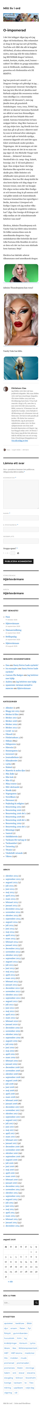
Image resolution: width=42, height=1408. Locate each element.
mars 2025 (10, 899)
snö (14, 1373)
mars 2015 (10, 1216)
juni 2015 (10, 1206)
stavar (21, 1373)
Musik (8, 790)
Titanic (9, 850)
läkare (7, 1348)
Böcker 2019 (11, 724)
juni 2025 (10, 889)
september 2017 (13, 1117)
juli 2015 (9, 1203)
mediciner (29, 1353)
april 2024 (10, 935)
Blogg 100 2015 (12, 711)
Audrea (9, 682)
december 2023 (13, 948)
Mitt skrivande (12, 787)
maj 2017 (10, 1130)
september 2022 (13, 998)
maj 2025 (10, 892)
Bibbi (29, 1323)
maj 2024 (10, 932)
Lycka (8, 764)
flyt (29, 1328)
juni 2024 (10, 928)
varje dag (30, 1388)
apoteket (8, 1323)
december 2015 (12, 1186)
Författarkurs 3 (13, 737)
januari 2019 (11, 1064)
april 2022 (10, 1014)
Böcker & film (12, 714)
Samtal (9, 833)
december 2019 (13, 1028)
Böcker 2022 (11, 727)
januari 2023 (11, 985)
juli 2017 (9, 1123)
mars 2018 (10, 1097)
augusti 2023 (12, 961)
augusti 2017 (11, 1120)
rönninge (30, 1368)
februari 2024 (12, 942)
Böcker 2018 (11, 721)
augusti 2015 (11, 1199)
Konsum (23, 1343)
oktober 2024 (12, 915)
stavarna (31, 1373)
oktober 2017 (12, 1113)
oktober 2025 (12, 876)
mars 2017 (10, 1136)
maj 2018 (10, 1090)
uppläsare (18, 1388)
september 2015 (13, 1196)
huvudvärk (9, 1338)
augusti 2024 (12, 922)
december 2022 (13, 988)
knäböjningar (10, 1343)
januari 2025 (11, 905)
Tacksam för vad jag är (16, 840)
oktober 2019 (12, 1034)
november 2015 (13, 1189)
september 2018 (13, 1077)
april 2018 (10, 1094)
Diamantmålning (13, 630)
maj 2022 (10, 1011)
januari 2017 (11, 1143)
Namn (6, 513)
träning (7, 1388)
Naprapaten (11, 793)
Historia (9, 747)
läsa (14, 1348)
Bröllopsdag (11, 636)
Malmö (9, 767)
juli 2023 (10, 965)
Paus (8, 617)
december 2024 (13, 909)
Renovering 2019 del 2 (16, 826)
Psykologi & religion (15, 803)
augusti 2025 (12, 882)
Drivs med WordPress (22, 1403)
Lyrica (32, 1343)
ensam (14, 1328)
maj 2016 (10, 1169)
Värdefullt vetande (14, 853)
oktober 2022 (12, 995)
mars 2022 (10, 1018)
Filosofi (9, 734)
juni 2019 (10, 1047)
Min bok (9, 777)
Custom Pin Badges (14, 675)
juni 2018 (10, 1087)
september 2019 (13, 1037)
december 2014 (12, 1226)
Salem (7, 1373)
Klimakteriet (11, 760)
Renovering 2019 (13, 823)
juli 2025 (10, 886)
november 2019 (13, 1031)
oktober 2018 (12, 1074)
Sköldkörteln (12, 836)
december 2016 (13, 1146)
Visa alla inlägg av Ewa (19, 441)
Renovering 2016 (13, 810)
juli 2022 (10, 1004)
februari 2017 (12, 1140)
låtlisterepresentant (28, 1348)
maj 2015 (10, 1209)
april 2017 (10, 1133)
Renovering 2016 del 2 (16, 813)
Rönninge (10, 830)
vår (16, 1393)
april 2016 (10, 1173)
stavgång (8, 1378)
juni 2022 (10, 1008)
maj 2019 (10, 1051)
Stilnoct (19, 1378)
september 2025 (13, 879)
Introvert (10, 754)
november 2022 (13, 991)
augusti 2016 (11, 1160)
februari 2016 (12, 1179)
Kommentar (9, 478)
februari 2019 (12, 1061)
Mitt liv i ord (11, 8)
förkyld (7, 1333)
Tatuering (10, 846)
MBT (6, 1353)
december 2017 (12, 1107)
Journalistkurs (12, 757)
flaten (22, 1328)
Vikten (9, 856)
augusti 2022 (12, 1001)
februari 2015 (12, 1219)
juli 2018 (9, 1084)
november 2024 (13, 912)
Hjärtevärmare (12, 623)
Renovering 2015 (13, 807)
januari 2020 (11, 1024)
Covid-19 (10, 731)
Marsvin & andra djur (15, 770)
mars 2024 (10, 938)
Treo (31, 1383)
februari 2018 (12, 1100)
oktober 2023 (12, 955)
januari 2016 (11, 1183)
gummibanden (20, 1333)
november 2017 (13, 1110)
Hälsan (9, 741)
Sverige (7, 1383)
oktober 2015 (12, 1193)
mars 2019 (10, 1057)
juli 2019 (9, 1044)
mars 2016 (10, 1176)
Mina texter (11, 784)
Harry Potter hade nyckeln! (25, 665)
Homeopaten (12, 751)
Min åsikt (10, 774)
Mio (6, 1358)
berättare (20, 1323)
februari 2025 (12, 902)
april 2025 (10, 895)
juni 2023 (10, 968)
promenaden (23, 1363)
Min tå (9, 780)
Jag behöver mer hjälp (26, 682)
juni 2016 (10, 1166)
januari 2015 (11, 1222)
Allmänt (26, 450)
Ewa (8, 450)
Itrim (19, 1338)
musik (24, 1358)
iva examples (12, 668)
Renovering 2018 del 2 (16, 820)
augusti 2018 (11, 1080)
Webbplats (8, 536)
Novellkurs (11, 797)
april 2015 (10, 1212)
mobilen (14, 1358)
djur (6, 1328)
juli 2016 (9, 1163)
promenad (9, 1363)
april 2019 (10, 1054)
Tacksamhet (11, 843)
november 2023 (13, 952)
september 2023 (13, 958)
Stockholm (31, 1378)
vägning (8, 1393)
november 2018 (13, 1070)
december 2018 (12, 1067)
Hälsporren (11, 744)
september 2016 (13, 1156)
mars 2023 (10, 978)
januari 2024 (11, 945)
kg (25, 1338)
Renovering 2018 (13, 817)
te (26, 1383)
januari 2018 (11, 1103)
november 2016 (13, 1150)
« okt (10, 1281)
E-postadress (10, 525)
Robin (20, 1368)
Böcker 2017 (11, 717)
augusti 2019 (11, 1041)
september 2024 (13, 919)
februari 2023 (12, 981)
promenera (9, 1368)
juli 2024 (10, 925)
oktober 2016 (12, 1153)
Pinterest (10, 800)
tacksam (18, 1383)
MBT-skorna (16, 1353)
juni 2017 (10, 1127)
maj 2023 (10, 971)
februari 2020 (12, 1021)
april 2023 (10, 975)
